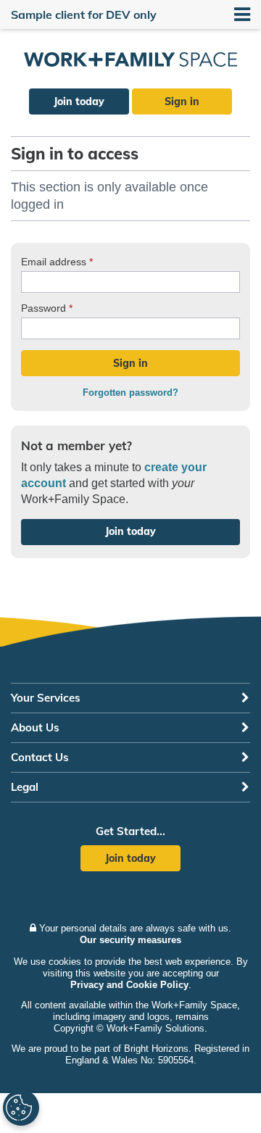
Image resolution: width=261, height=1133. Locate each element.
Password (46, 308)
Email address (57, 261)
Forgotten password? (130, 392)
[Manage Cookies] (21, 1108)
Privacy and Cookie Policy (129, 984)
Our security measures (130, 939)
